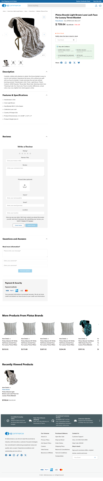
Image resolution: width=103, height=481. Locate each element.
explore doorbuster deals (83, 1)
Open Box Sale (59, 436)
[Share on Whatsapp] (66, 63)
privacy (31, 221)
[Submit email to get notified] (73, 40)
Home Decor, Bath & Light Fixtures (15, 11)
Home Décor (32, 11)
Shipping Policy (60, 446)
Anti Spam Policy (46, 443)
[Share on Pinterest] (70, 63)
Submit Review (31, 225)
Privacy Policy (45, 440)
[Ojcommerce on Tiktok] (18, 454)
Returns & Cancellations (62, 449)
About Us (44, 436)
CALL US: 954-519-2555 (79, 440)
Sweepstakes (59, 456)
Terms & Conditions (61, 453)
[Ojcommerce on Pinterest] (22, 454)
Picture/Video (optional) (25, 179)
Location (25, 210)
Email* (25, 202)
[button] (20, 153)
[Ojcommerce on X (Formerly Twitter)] (25, 454)
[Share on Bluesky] (79, 63)
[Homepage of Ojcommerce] (11, 6)
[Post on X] (74, 63)
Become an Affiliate (47, 453)
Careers (43, 446)
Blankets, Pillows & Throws (43, 11)
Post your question (25, 271)
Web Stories (44, 449)
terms (24, 221)
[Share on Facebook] (61, 63)
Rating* (25, 151)
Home (4, 11)
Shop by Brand (59, 440)
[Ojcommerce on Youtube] (10, 454)
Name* (25, 195)
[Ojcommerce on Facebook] (6, 454)
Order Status (59, 443)
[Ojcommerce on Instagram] (14, 454)
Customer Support (77, 436)
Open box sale (97, 1)
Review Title (25, 157)
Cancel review (18, 225)
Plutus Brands (59, 21)
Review (25, 165)
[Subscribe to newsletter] (95, 457)
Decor (26, 11)
